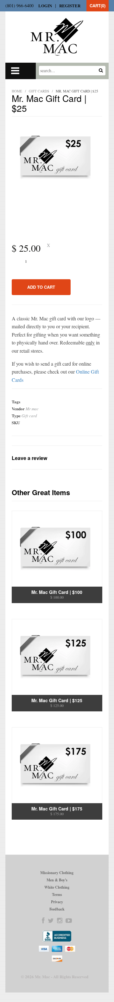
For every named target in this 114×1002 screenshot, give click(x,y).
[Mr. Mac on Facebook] (43, 920)
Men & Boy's (57, 880)
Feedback (57, 909)
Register (69, 6)
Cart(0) (97, 6)
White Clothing (56, 887)
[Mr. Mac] (57, 37)
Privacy (57, 901)
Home (17, 91)
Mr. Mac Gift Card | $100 (56, 592)
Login (45, 6)
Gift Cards (39, 91)
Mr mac (32, 409)
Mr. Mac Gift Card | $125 (56, 700)
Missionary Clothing (56, 872)
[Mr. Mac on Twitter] (51, 920)
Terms (57, 894)
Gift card (29, 416)
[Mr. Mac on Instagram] (59, 920)
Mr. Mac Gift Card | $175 (56, 808)
